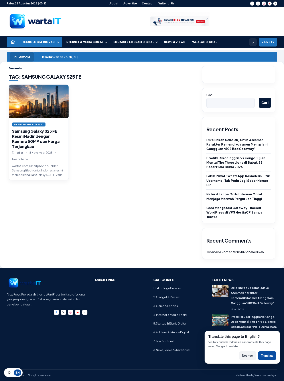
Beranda (15, 68)
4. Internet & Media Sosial (170, 315)
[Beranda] (13, 42)
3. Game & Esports (165, 306)
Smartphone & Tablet (29, 124)
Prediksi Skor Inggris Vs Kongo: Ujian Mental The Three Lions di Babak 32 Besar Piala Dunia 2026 (235, 162)
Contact (147, 3)
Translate (267, 355)
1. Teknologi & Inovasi (167, 288)
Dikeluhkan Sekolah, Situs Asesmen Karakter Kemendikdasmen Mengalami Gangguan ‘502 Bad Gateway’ (237, 144)
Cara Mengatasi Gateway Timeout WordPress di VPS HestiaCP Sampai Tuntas (234, 212)
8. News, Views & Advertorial (171, 350)
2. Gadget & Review (166, 297)
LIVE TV (268, 42)
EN (18, 372)
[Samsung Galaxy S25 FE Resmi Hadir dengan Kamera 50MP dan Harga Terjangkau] (39, 101)
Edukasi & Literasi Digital (133, 42)
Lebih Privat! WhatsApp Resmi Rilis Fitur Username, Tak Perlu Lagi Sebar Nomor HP (238, 180)
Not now (247, 355)
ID (9, 372)
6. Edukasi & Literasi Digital (171, 332)
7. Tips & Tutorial (163, 341)
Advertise (130, 3)
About (113, 3)
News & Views (174, 42)
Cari (209, 95)
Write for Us (166, 3)
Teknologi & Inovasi (38, 42)
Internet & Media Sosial (84, 42)
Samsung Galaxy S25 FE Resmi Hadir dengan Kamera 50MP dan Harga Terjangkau (35, 138)
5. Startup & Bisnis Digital (170, 323)
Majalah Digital (204, 42)
